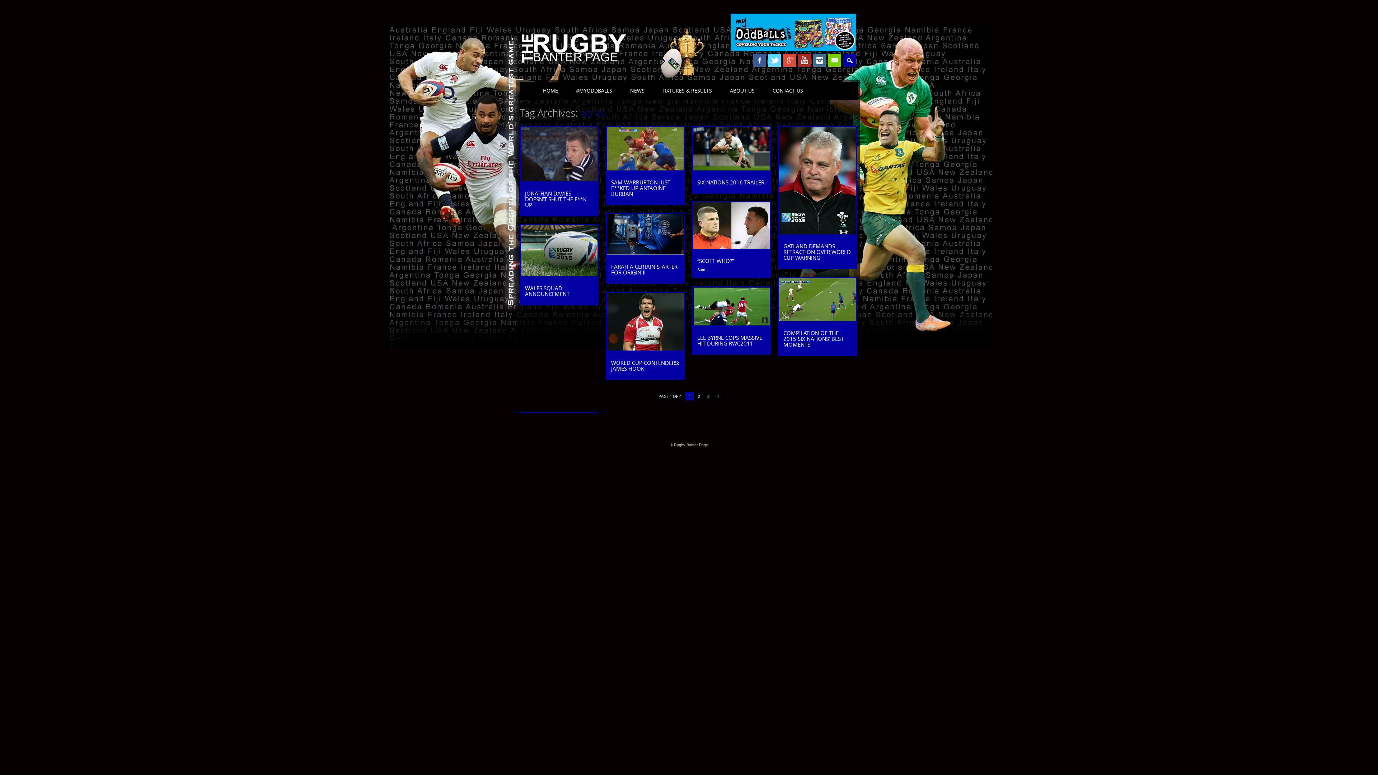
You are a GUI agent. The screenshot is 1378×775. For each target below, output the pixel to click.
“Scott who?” (715, 260)
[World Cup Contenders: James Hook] (645, 349)
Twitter (774, 60)
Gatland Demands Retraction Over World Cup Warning (817, 252)
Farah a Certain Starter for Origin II (644, 269)
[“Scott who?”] (731, 247)
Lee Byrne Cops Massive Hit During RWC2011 (729, 340)
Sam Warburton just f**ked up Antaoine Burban (640, 188)
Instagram (819, 60)
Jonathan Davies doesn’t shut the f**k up (555, 199)
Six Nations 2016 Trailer (730, 182)
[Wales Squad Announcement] (559, 274)
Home (550, 90)
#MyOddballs (594, 90)
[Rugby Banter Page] (573, 63)
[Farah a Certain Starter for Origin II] (645, 253)
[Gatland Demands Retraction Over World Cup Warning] (817, 232)
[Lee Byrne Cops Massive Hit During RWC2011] (731, 324)
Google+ (789, 60)
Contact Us (788, 90)
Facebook (759, 60)
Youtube (804, 60)
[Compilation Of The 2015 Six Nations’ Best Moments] (817, 319)
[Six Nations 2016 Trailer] (731, 169)
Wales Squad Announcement (547, 291)
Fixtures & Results (687, 90)
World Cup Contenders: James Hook (645, 365)
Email (834, 60)
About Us (742, 90)
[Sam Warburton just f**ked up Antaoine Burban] (645, 169)
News (637, 90)
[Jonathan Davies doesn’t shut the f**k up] (559, 179)
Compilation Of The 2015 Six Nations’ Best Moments (813, 338)
